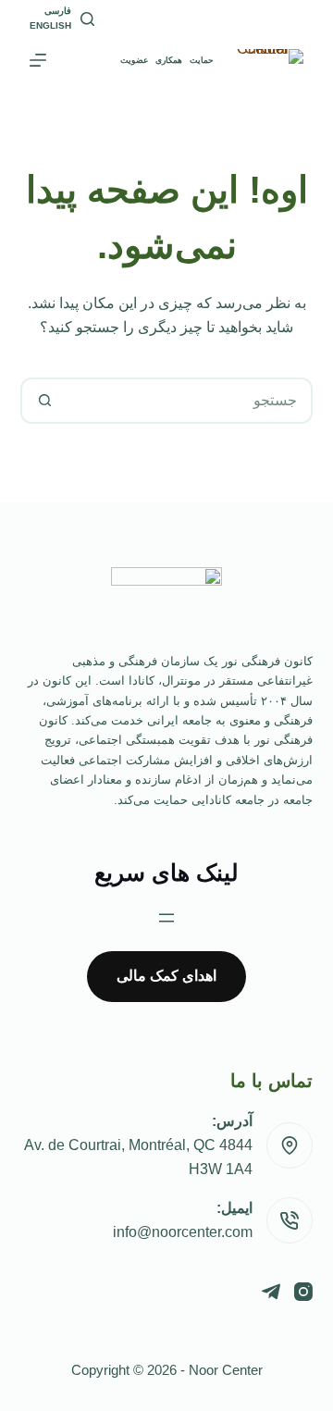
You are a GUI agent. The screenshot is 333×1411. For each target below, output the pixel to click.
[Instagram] (303, 1291)
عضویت (134, 60)
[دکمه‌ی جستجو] (45, 401)
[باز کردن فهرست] (166, 918)
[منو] (38, 60)
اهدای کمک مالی (166, 976)
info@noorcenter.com (183, 1232)
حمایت (202, 60)
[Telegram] (271, 1291)
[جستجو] (87, 19)
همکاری (168, 60)
